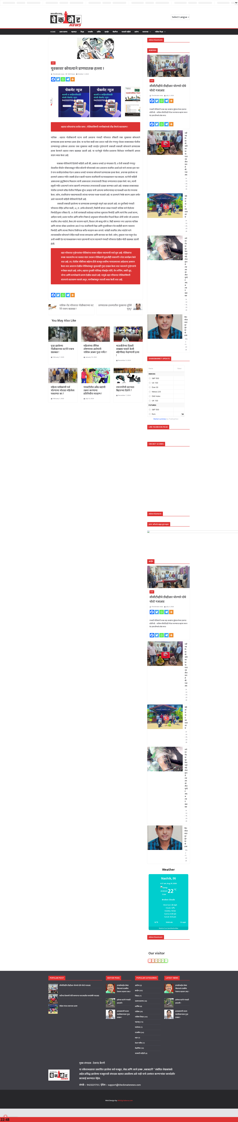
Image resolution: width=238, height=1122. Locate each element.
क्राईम (107, 32)
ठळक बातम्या (63, 32)
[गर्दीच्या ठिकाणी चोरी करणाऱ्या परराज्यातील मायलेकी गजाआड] (165, 161)
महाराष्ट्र (74, 32)
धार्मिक (99, 32)
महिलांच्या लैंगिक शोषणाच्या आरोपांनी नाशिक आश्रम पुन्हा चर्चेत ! (95, 349)
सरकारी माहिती (126, 32)
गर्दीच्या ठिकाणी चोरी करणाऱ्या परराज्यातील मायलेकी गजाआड (186, 154)
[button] (149, 31)
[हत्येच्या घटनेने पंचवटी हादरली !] (110, 1003)
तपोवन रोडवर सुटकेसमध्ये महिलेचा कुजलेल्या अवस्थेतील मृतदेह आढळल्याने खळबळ (186, 267)
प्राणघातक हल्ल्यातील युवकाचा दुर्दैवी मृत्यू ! (115, 307)
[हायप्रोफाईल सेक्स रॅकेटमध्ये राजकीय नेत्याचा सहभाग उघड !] (110, 988)
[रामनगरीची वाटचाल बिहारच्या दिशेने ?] (128, 370)
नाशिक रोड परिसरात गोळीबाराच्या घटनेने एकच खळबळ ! (76, 307)
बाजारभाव (145, 32)
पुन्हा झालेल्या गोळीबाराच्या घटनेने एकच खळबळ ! (62, 349)
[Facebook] (53, 79)
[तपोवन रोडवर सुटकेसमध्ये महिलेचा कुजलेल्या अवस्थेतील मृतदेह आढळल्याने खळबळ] (165, 274)
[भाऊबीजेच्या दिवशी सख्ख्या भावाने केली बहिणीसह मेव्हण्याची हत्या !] (128, 329)
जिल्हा (82, 32)
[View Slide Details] (67, 101)
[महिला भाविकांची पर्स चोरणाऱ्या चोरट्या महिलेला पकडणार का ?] (62, 370)
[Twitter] (58, 79)
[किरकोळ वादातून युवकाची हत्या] (164, 333)
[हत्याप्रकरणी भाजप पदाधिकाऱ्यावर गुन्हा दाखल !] (110, 1014)
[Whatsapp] (63, 79)
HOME (53, 32)
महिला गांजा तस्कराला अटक (186, 206)
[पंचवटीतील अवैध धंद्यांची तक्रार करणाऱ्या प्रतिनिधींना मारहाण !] (95, 370)
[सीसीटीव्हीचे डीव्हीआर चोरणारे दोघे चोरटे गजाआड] (168, 66)
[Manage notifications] (5, 1117)
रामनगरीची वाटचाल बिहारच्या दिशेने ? (125, 389)
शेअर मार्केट (138, 1043)
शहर (136, 1037)
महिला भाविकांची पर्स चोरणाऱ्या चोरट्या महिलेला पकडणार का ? (62, 390)
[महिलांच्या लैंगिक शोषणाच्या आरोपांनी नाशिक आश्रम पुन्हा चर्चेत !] (95, 329)
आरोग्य (136, 32)
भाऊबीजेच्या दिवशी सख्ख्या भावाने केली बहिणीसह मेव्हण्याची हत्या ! (127, 350)
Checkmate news (58, 74)
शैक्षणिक (115, 32)
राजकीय (90, 32)
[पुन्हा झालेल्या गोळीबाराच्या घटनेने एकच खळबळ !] (62, 329)
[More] (72, 79)
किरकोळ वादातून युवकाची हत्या (186, 326)
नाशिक (137, 1011)
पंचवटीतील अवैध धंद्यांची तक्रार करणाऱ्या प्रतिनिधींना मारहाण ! (94, 390)
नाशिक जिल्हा (159, 32)
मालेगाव (137, 1027)
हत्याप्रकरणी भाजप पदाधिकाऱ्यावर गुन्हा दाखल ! (123, 1014)
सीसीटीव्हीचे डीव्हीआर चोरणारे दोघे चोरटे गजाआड (167, 88)
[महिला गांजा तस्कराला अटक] (165, 213)
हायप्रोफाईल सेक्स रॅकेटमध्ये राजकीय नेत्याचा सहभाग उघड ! (124, 988)
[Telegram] (68, 79)
